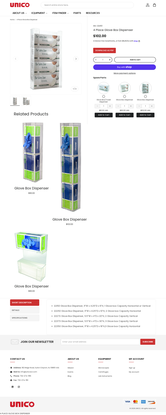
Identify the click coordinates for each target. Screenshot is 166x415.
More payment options (125, 73)
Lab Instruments (105, 376)
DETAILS (15, 310)
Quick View (104, 88)
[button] (154, 5)
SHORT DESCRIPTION (21, 302)
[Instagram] (18, 386)
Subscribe (148, 341)
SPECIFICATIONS (19, 318)
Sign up (132, 368)
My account (134, 372)
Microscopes (103, 368)
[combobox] (87, 5)
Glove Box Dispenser (124, 100)
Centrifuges (103, 372)
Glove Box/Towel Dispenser (104, 101)
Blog (69, 376)
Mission (71, 368)
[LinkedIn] (12, 386)
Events (70, 372)
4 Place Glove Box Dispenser (27, 20)
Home (12, 20)
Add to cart (135, 59)
